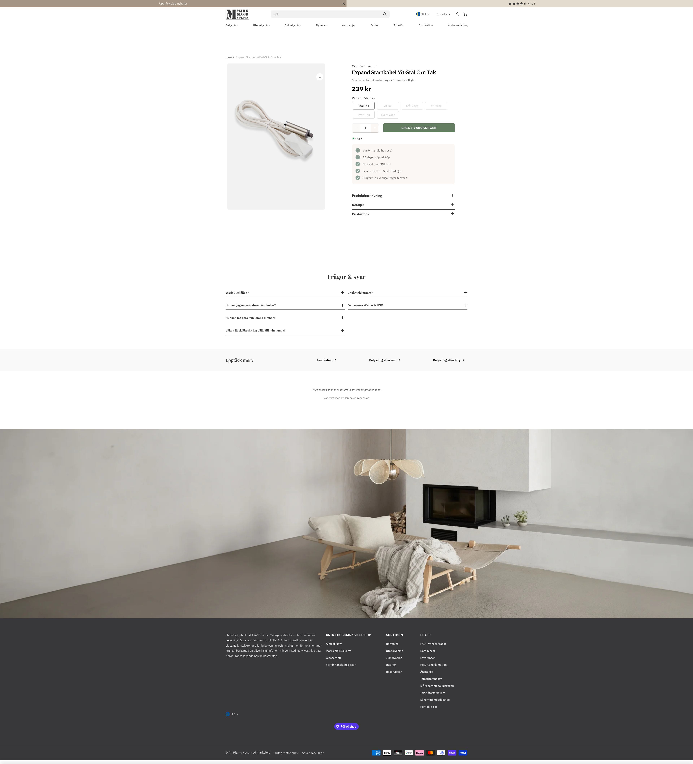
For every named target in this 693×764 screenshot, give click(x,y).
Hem (229, 57)
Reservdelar (394, 671)
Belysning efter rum (382, 360)
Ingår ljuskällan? (237, 292)
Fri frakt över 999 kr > (377, 164)
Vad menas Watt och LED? (365, 305)
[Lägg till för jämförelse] (319, 76)
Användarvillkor (313, 753)
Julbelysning (394, 658)
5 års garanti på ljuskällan (437, 686)
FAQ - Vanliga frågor (433, 644)
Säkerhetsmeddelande (435, 699)
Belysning (392, 644)
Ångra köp (426, 671)
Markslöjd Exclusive (338, 651)
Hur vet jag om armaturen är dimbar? (251, 305)
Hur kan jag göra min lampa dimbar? (250, 318)
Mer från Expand (362, 66)
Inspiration (324, 360)
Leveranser (427, 658)
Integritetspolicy (431, 678)
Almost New (334, 644)
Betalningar (427, 651)
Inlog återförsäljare (432, 693)
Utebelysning (394, 651)
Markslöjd (263, 752)
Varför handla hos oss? (378, 150)
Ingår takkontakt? (360, 292)
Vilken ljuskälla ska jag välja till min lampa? (256, 330)
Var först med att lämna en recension (346, 398)
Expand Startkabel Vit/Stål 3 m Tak (258, 57)
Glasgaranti (333, 658)
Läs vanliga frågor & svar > (390, 177)
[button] (465, 14)
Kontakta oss (428, 706)
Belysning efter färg (446, 360)
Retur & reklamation (433, 664)
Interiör (391, 664)
